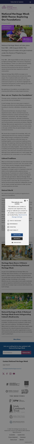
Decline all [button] (17, 238)
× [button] (27, 200)
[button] (17, 242)
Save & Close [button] (17, 234)
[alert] (17, 222)
